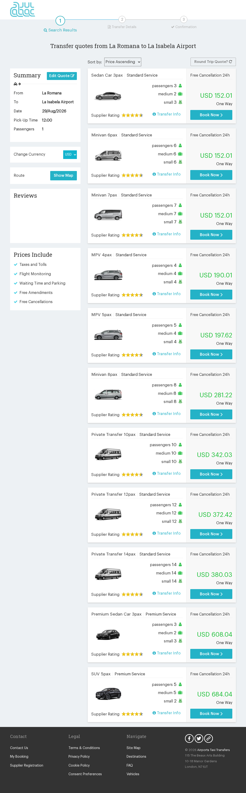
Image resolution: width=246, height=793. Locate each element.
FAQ (130, 765)
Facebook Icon (189, 738)
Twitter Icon (199, 738)
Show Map (63, 175)
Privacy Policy (79, 756)
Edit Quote (60, 76)
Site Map (134, 748)
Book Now (210, 115)
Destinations (136, 756)
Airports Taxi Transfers (213, 749)
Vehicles (133, 774)
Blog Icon (208, 738)
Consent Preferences (85, 774)
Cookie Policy (79, 765)
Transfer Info (168, 114)
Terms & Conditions (84, 748)
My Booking (19, 756)
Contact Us (19, 748)
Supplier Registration (26, 765)
